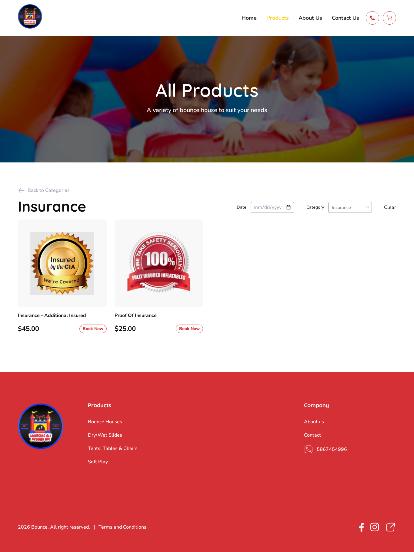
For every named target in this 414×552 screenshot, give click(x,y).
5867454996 (332, 449)
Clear (390, 207)
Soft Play (98, 461)
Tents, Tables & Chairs (113, 448)
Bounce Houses (105, 421)
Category (315, 207)
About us (314, 421)
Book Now (93, 329)
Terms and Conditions (122, 527)
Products (277, 18)
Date (241, 207)
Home (249, 18)
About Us (310, 18)
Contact (312, 435)
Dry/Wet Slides (105, 435)
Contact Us (345, 18)
